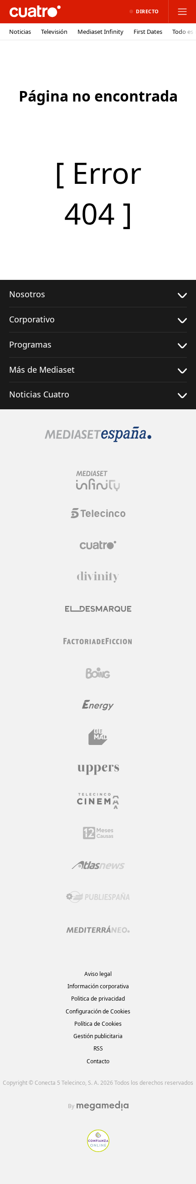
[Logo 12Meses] (98, 833)
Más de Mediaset (42, 369)
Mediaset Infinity (100, 32)
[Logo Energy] (98, 705)
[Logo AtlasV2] (98, 865)
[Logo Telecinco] (98, 513)
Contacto (98, 1061)
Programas (30, 344)
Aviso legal (98, 974)
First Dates (148, 32)
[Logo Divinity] (98, 577)
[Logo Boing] (98, 673)
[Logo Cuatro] (98, 545)
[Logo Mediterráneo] (98, 929)
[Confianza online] (98, 1149)
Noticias (20, 32)
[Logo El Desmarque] (98, 609)
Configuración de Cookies (98, 1011)
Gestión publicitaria (98, 1036)
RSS (98, 1048)
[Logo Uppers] (98, 769)
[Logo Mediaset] (98, 439)
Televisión (54, 32)
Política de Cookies (98, 1024)
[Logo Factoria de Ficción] (98, 641)
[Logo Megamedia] (103, 1106)
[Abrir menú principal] (182, 11)
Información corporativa (98, 986)
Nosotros (27, 294)
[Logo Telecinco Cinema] (98, 801)
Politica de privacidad (98, 998)
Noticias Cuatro (39, 394)
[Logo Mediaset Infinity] (98, 481)
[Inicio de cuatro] (35, 11)
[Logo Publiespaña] (98, 897)
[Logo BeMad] (98, 737)
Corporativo (32, 319)
